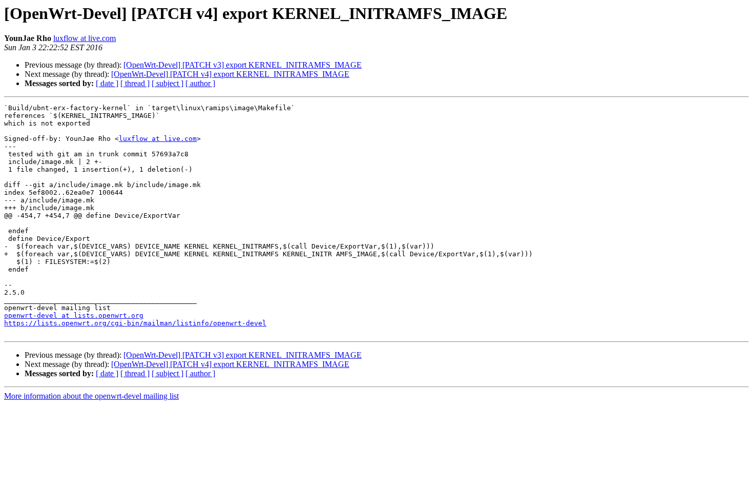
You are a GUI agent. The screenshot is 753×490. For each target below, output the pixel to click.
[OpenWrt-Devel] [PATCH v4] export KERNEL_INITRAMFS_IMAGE (230, 74)
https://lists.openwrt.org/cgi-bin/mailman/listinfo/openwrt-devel (135, 323)
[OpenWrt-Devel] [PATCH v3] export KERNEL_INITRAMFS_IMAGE (242, 64)
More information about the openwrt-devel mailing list (91, 396)
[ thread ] (135, 83)
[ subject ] (167, 83)
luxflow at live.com (84, 38)
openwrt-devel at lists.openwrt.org (73, 315)
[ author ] (200, 83)
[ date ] (107, 83)
